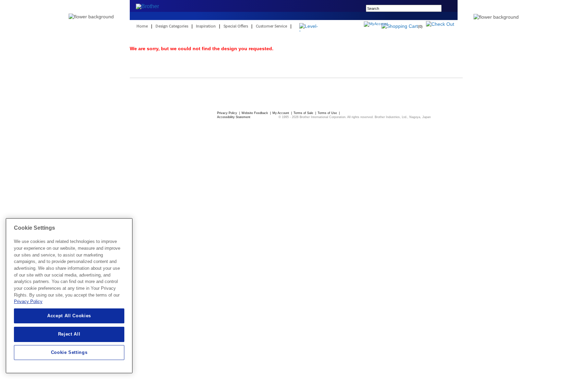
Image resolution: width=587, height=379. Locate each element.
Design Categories (172, 26)
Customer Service (271, 26)
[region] (69, 296)
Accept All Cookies (69, 315)
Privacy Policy (227, 113)
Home (142, 26)
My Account (281, 113)
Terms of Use (328, 113)
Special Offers (236, 26)
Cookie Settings (69, 352)
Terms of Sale (304, 113)
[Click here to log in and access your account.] (392, 25)
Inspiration (206, 26)
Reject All (69, 334)
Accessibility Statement (233, 117)
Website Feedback (255, 113)
